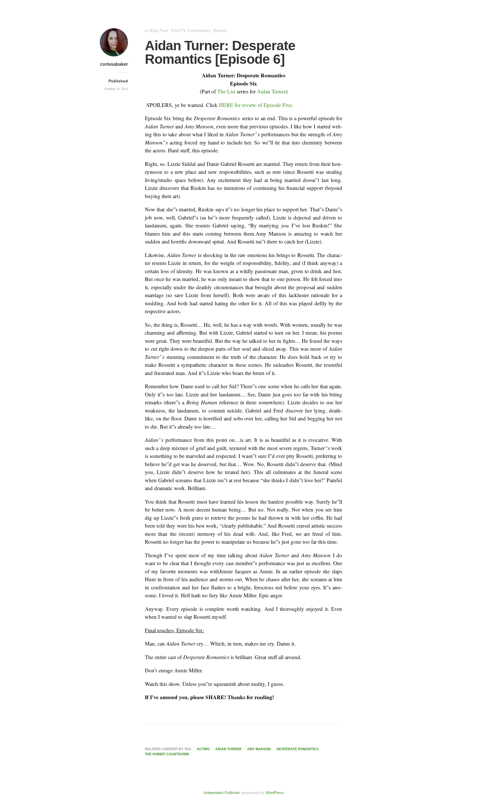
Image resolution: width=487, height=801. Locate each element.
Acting (203, 749)
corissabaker (114, 64)
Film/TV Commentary (191, 30)
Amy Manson (259, 749)
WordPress (275, 793)
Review (220, 30)
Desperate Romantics (297, 749)
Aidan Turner (271, 91)
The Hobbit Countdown (167, 754)
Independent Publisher (221, 793)
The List (227, 91)
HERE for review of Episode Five (255, 104)
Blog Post (159, 30)
